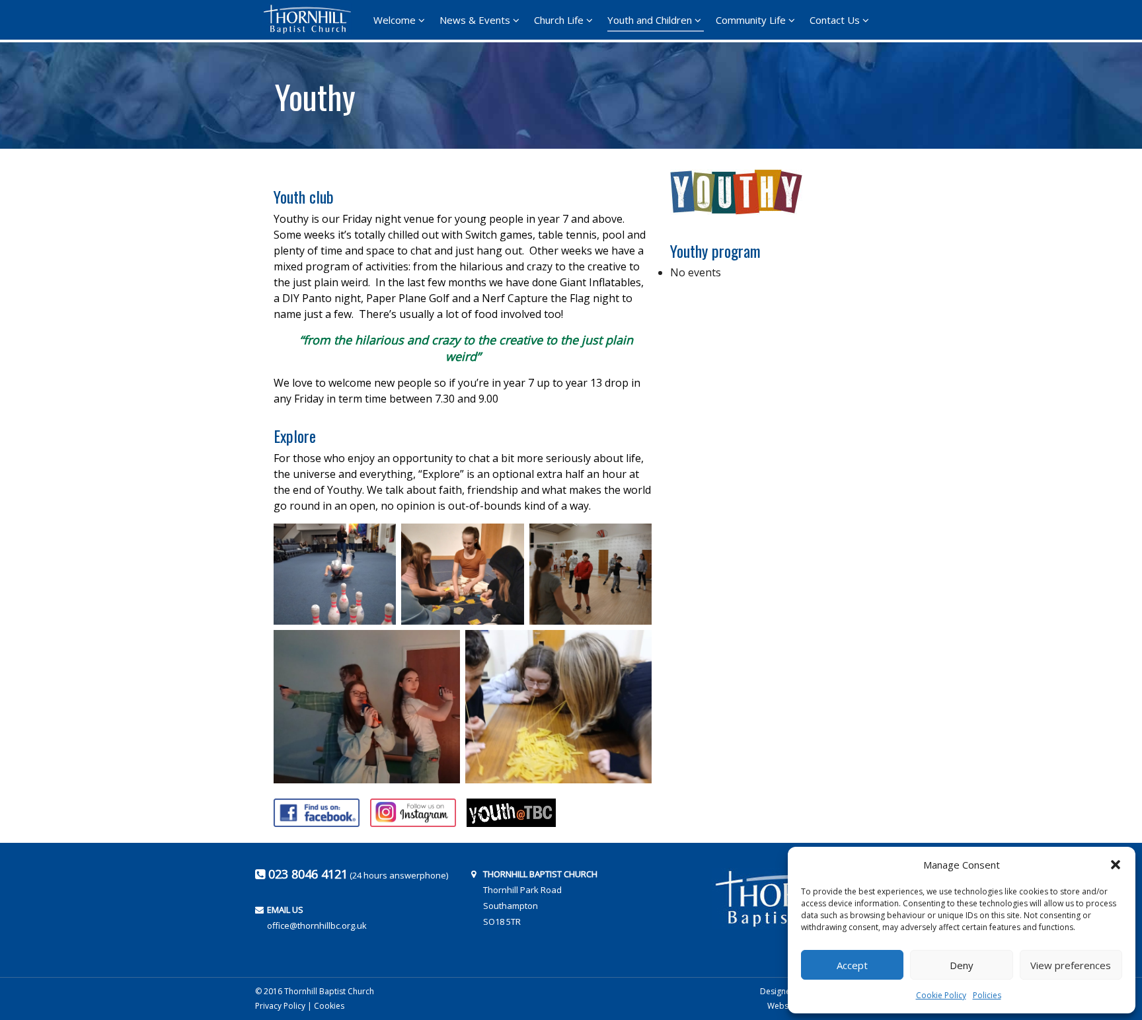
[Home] (311, 19)
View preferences (1070, 965)
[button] (1115, 864)
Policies (987, 995)
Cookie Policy (941, 995)
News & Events (474, 19)
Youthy (315, 91)
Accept (852, 965)
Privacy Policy (280, 1005)
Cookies (329, 1005)
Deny (961, 965)
